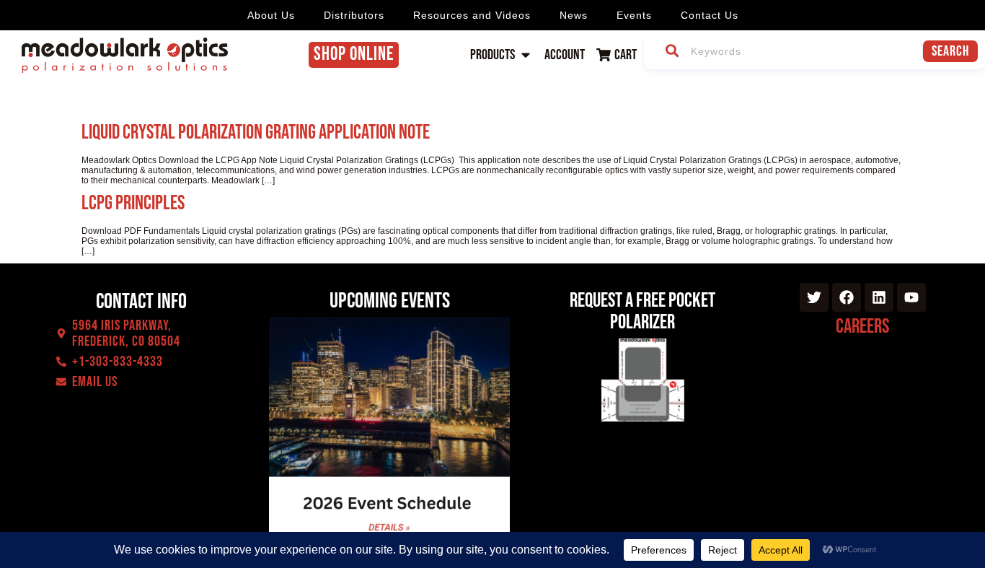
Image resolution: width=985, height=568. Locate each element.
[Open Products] (525, 55)
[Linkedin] (879, 297)
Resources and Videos (472, 15)
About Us (271, 15)
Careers (862, 326)
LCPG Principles (133, 203)
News (574, 15)
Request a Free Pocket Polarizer (642, 311)
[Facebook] (846, 297)
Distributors (354, 15)
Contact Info (141, 302)
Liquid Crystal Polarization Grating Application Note (255, 132)
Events (634, 15)
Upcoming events (390, 301)
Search (950, 51)
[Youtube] (911, 297)
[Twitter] (814, 297)
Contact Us (709, 15)
